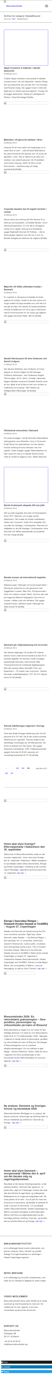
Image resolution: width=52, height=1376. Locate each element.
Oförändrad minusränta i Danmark (21, 430)
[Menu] (46, 5)
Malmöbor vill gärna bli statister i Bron (23, 139)
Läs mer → (21, 872)
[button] (4, 1362)
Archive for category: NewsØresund (22, 16)
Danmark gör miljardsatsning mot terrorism (26, 644)
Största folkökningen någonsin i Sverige (24, 725)
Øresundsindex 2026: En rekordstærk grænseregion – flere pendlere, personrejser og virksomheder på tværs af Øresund (25, 1021)
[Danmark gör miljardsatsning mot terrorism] (26, 625)
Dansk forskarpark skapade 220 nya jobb (24, 505)
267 (12, 773)
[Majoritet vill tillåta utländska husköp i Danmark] (26, 266)
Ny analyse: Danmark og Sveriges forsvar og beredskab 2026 (25, 1107)
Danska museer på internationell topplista (25, 577)
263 (17, 768)
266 (6, 773)
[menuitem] (40, 6)
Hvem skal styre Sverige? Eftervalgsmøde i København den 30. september (24, 846)
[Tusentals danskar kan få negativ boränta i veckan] (26, 188)
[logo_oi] (21, 6)
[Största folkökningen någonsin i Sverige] (26, 705)
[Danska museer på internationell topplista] (26, 557)
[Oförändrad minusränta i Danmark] (26, 410)
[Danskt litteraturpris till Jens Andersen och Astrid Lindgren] (26, 338)
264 (23, 768)
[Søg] (40, 6)
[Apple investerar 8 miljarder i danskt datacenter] (26, 48)
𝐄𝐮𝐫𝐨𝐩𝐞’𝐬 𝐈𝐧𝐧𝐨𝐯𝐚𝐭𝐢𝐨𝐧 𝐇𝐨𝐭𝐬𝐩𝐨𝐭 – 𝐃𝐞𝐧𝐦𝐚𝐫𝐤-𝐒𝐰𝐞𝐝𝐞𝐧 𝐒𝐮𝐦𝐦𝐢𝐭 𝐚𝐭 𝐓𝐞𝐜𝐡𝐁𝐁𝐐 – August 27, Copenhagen (26, 923)
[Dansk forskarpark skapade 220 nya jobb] (26, 485)
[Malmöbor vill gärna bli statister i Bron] (26, 119)
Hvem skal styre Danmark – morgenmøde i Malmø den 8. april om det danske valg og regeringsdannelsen (24, 1175)
